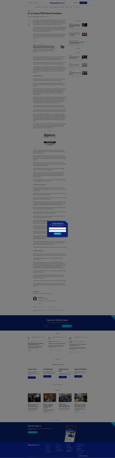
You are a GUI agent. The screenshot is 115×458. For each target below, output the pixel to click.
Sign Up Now (57, 233)
